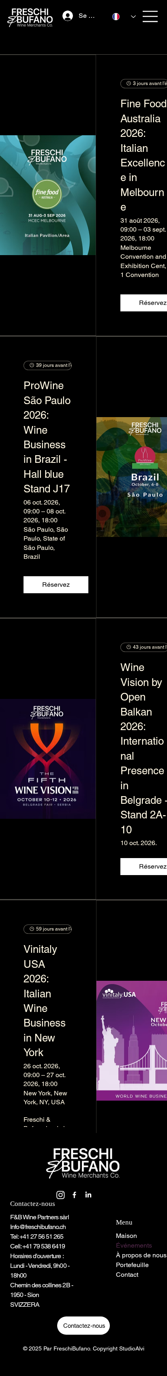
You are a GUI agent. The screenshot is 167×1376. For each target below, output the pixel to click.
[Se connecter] (64, 15)
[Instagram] (60, 1194)
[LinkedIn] (88, 1194)
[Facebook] (74, 1194)
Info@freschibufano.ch (38, 1227)
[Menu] (150, 16)
